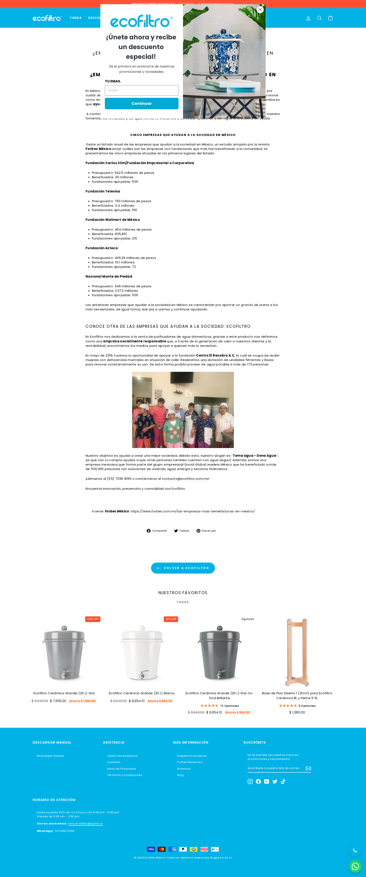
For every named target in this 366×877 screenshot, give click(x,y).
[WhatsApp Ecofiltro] (355, 866)
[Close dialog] (260, 9)
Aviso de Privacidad (121, 768)
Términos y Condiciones (124, 775)
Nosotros (183, 768)
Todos (183, 602)
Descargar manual (50, 756)
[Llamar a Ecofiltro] (355, 850)
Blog (180, 775)
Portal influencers (190, 762)
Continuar (142, 103)
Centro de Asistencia (122, 756)
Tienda (76, 18)
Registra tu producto (192, 756)
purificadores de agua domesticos (182, 336)
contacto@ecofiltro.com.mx (185, 478)
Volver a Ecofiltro (185, 568)
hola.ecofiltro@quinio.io (85, 823)
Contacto (114, 762)
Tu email (113, 81)
